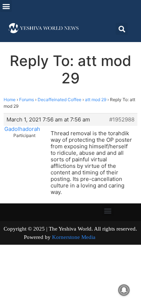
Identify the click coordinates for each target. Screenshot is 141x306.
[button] (6, 6)
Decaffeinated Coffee (59, 99)
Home (10, 99)
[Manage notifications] (124, 290)
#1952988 (121, 119)
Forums (26, 99)
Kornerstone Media (73, 237)
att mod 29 (95, 99)
